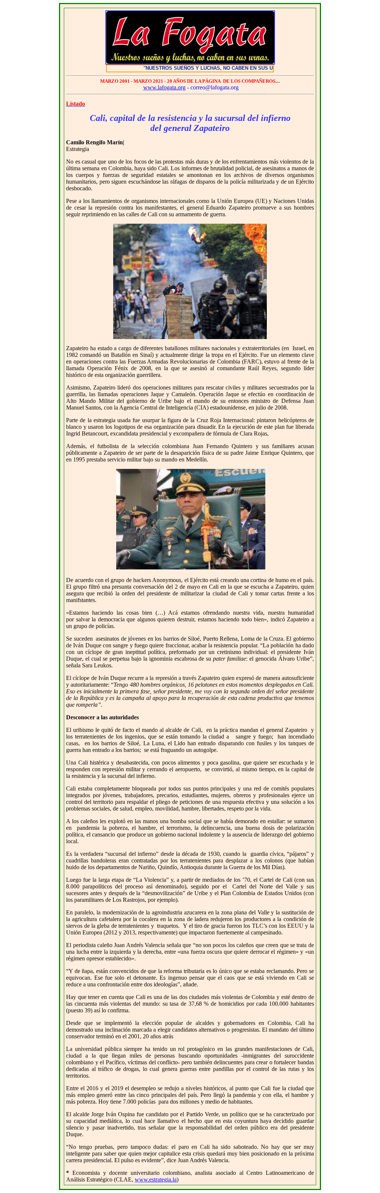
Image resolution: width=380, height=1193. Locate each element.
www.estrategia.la (156, 1179)
